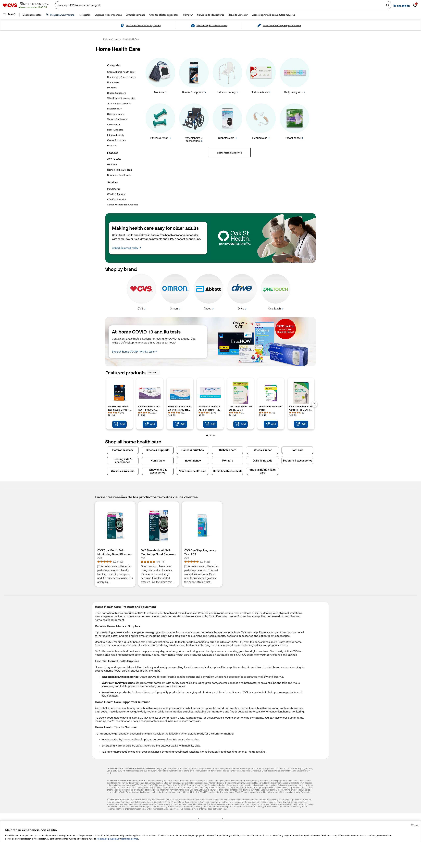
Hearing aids (259, 138)
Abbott (207, 308)
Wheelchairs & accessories (193, 139)
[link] (125, 73)
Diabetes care (226, 138)
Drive (241, 308)
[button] (229, 152)
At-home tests (260, 92)
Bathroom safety (226, 92)
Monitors (159, 92)
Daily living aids (293, 92)
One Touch (274, 308)
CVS (140, 308)
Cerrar (415, 825)
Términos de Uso (129, 838)
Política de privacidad (108, 838)
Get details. (306, 792)
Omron (174, 308)
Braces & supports (192, 92)
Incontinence (293, 138)
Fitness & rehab (159, 138)
